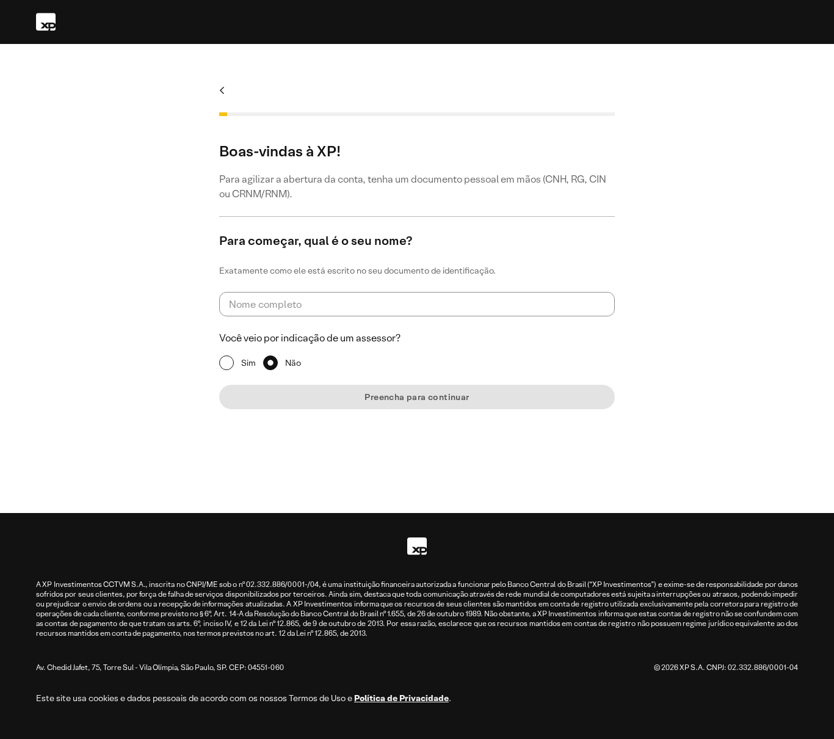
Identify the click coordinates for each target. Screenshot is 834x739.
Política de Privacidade (401, 698)
